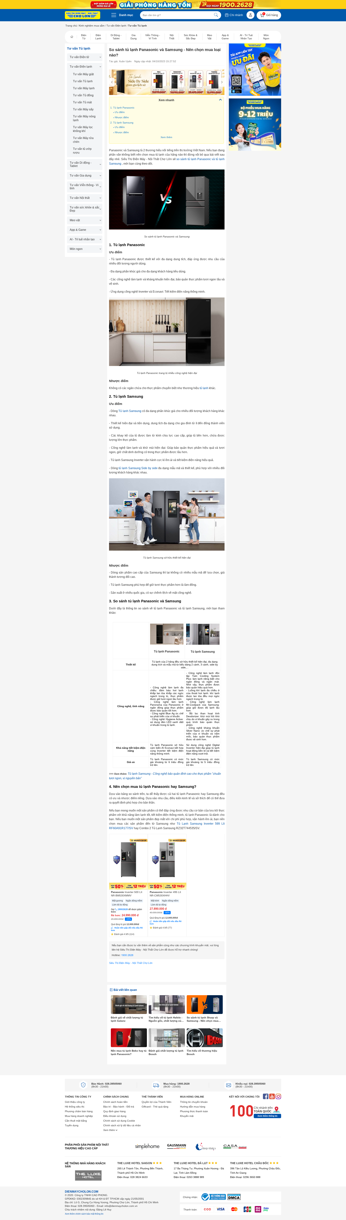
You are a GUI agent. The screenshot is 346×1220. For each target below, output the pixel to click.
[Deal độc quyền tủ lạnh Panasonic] (167, 82)
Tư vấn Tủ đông (83, 95)
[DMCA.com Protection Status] (234, 1199)
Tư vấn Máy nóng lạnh (84, 118)
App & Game (78, 229)
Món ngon (76, 248)
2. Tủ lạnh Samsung (121, 122)
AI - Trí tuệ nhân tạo (82, 239)
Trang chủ (71, 25)
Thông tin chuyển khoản (194, 1101)
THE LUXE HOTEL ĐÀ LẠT (191, 1163)
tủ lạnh (204, 388)
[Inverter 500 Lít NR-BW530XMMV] (128, 862)
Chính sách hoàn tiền (115, 1101)
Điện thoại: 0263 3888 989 (189, 1177)
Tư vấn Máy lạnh (84, 88)
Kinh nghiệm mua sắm (92, 25)
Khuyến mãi (187, 1116)
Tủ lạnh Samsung (129, 410)
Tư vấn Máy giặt (83, 74)
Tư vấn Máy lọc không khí (83, 129)
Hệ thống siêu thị (74, 1106)
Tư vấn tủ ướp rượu (82, 150)
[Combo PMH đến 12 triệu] (255, 124)
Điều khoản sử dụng (114, 1116)
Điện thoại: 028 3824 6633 (132, 1177)
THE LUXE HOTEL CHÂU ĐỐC (250, 1163)
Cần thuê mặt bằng (76, 1120)
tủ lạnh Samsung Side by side (138, 468)
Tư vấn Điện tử (79, 57)
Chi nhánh (236, 15)
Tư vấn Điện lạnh (116, 25)
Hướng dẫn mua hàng (192, 1106)
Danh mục (126, 15)
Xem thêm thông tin (267, 1116)
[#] (213, 1200)
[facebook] (266, 1097)
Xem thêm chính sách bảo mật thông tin (84, 1214)
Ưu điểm (120, 112)
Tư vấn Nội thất (80, 197)
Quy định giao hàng (114, 1111)
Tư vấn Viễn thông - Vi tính (84, 187)
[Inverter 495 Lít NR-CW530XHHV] (167, 862)
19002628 (123, 909)
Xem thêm (166, 137)
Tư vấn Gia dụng (80, 175)
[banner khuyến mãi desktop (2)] (173, 4)
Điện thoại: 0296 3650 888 (245, 1177)
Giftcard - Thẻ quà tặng (155, 1106)
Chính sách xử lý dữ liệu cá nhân (122, 1125)
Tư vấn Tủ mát (82, 102)
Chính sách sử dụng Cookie (119, 1120)
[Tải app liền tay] (255, 69)
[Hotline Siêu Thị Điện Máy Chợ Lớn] (167, 958)
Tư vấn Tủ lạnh (83, 81)
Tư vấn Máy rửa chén (83, 139)
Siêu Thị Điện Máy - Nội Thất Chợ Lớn (130, 962)
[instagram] (278, 1097)
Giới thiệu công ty (75, 1101)
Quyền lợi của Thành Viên (156, 1101)
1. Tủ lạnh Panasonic (122, 107)
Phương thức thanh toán (194, 1111)
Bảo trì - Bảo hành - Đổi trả (118, 1106)
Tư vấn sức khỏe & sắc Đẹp (84, 209)
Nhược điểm (122, 117)
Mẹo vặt (75, 220)
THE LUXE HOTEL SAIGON (135, 1163)
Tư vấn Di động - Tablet (80, 164)
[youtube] (272, 1097)
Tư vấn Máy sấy (83, 109)
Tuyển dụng (71, 1125)
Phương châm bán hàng (79, 1111)
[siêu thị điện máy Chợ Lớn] (82, 15)
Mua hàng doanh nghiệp (79, 1116)
